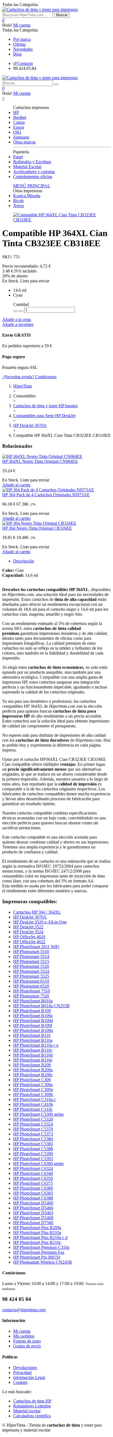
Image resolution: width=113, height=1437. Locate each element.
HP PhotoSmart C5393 (33, 1158)
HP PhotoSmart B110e (32, 1060)
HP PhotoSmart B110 (31, 1035)
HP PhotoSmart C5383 (33, 1143)
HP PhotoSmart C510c (33, 1109)
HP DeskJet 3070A (30, 917)
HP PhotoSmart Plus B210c (37, 1242)
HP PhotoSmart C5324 (33, 1124)
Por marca (22, 39)
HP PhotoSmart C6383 (33, 1193)
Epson (18, 127)
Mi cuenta (21, 25)
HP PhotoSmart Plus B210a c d (40, 1237)
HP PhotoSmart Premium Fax (38, 1252)
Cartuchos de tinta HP (32, 1401)
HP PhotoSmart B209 (32, 1065)
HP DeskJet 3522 (28, 927)
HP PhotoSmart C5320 (33, 1119)
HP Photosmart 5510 (31, 951)
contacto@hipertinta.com (24, 1309)
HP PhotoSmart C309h (33, 1094)
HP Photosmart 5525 (31, 976)
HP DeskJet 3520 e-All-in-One (40, 922)
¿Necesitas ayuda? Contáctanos (29, 376)
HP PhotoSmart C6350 (33, 1178)
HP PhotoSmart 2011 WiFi (36, 946)
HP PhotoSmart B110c (32, 1050)
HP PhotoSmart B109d (33, 1020)
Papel (18, 156)
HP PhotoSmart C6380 (33, 1188)
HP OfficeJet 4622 (29, 941)
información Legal (29, 1377)
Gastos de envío (27, 1346)
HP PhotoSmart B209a (33, 1070)
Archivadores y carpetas (34, 171)
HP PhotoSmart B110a (32, 1040)
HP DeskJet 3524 (28, 932)
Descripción (23, 561)
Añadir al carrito (16, 485)
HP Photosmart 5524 (31, 971)
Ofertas (19, 44)
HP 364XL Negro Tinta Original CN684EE (40, 461)
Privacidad (22, 1372)
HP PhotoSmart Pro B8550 (36, 1257)
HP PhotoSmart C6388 (33, 1198)
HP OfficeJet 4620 (29, 936)
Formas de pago (27, 1341)
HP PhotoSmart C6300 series (38, 1163)
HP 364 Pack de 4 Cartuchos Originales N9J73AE (46, 494)
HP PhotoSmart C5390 (33, 1153)
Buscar (61, 15)
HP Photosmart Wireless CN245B (42, 1262)
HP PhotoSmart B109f (32, 1025)
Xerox (18, 205)
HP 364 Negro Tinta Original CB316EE (37, 528)
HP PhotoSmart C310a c (34, 1099)
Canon (19, 122)
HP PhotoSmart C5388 (33, 1148)
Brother (19, 117)
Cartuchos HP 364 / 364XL (37, 912)
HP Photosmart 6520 (31, 986)
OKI (17, 132)
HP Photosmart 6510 (31, 981)
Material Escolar (27, 166)
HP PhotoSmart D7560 (33, 1222)
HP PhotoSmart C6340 (33, 1173)
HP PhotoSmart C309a (33, 1084)
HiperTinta (22, 386)
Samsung (21, 137)
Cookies (20, 1382)
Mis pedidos (23, 1336)
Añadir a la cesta (16, 319)
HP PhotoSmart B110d (33, 1055)
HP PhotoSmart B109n (33, 1030)
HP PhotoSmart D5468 (33, 1217)
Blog (17, 54)
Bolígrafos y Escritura (32, 161)
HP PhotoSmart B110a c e (35, 1045)
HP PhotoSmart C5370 (33, 1129)
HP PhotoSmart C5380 (33, 1139)
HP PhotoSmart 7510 (31, 991)
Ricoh (18, 200)
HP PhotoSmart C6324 (33, 1168)
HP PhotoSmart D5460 (33, 1208)
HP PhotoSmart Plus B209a (37, 1227)
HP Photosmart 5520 (31, 966)
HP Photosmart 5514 (31, 956)
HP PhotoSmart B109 (32, 1010)
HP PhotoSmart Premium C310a (41, 1247)
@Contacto (23, 63)
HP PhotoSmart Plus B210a (37, 1232)
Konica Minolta (26, 195)
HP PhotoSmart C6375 (33, 1183)
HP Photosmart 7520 (31, 996)
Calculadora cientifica (32, 1415)
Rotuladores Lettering (32, 1406)
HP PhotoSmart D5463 (33, 1213)
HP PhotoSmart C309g (33, 1089)
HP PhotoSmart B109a (33, 1015)
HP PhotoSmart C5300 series (38, 1114)
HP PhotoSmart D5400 (33, 1203)
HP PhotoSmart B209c (33, 1074)
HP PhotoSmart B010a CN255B (41, 1005)
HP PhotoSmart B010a (33, 1001)
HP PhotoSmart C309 (32, 1079)
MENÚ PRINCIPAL (31, 185)
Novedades (23, 49)
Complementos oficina (32, 176)
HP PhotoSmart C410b (33, 1104)
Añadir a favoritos (17, 324)
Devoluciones (25, 1367)
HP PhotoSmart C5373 (33, 1134)
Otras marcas (24, 142)
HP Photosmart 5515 (31, 961)
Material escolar (27, 1411)
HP (16, 112)
